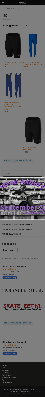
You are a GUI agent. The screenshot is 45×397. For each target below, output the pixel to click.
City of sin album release (20, 199)
